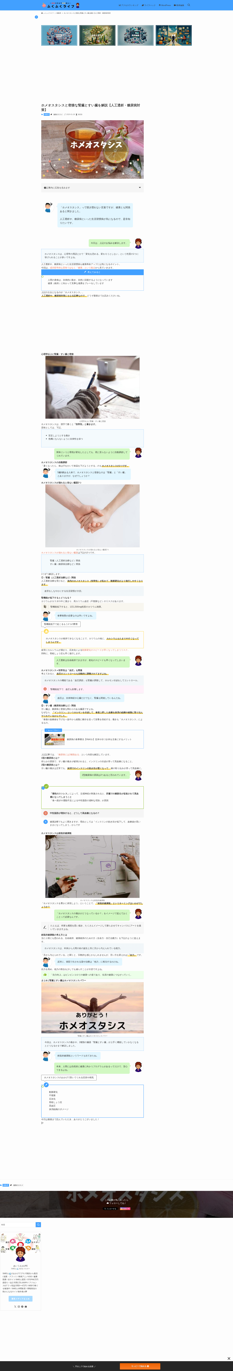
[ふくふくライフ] (60, 5)
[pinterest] (22, 1306)
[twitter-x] (15, 1306)
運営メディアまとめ (20, 1299)
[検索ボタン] (189, 5)
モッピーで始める (138, 1366)
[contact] (25, 1306)
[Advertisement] (116, 75)
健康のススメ (58, 114)
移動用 (46, 114)
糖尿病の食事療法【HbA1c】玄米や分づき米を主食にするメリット (99, 739)
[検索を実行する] (38, 1224)
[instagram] (18, 1306)
